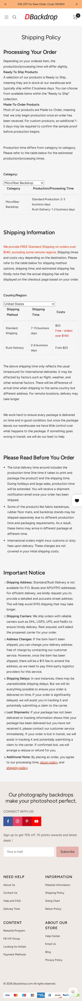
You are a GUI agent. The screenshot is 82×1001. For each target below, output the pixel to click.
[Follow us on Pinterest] (27, 821)
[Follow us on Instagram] (17, 821)
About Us (9, 885)
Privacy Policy (53, 960)
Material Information (57, 885)
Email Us (50, 943)
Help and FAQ (12, 900)
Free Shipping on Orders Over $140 (41, 4)
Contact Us (10, 892)
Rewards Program (14, 930)
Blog (48, 951)
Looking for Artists (14, 946)
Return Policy (53, 908)
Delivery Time (11, 908)
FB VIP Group (11, 938)
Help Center (52, 936)
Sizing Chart (52, 900)
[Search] (14, 17)
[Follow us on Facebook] (8, 821)
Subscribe (67, 852)
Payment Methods (14, 954)
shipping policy (17, 768)
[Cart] (75, 17)
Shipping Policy (54, 892)
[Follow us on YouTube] (36, 821)
